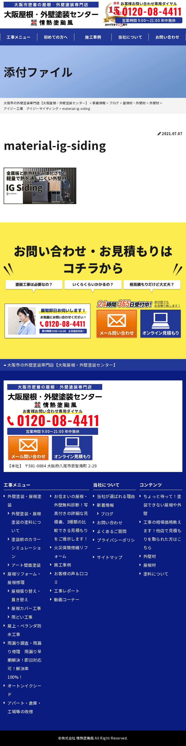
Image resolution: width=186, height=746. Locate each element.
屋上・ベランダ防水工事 (24, 630)
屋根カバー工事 (26, 608)
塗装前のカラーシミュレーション (26, 547)
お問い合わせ (167, 37)
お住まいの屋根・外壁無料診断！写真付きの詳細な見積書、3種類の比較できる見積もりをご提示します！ (71, 517)
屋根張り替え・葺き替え (26, 595)
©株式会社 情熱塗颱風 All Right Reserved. (93, 738)
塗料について (156, 574)
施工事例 (93, 37)
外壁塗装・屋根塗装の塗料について (26, 521)
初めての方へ (56, 37)
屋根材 (149, 565)
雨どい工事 (22, 617)
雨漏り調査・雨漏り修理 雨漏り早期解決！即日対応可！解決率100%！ (24, 660)
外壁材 (149, 556)
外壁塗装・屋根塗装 (24, 500)
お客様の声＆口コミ (71, 577)
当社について (130, 37)
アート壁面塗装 (26, 565)
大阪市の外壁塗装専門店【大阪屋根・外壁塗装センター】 (61, 365)
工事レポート (66, 591)
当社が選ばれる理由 (116, 496)
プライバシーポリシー (116, 544)
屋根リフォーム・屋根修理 (24, 578)
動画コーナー (66, 599)
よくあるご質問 (112, 531)
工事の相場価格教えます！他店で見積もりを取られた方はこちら (162, 534)
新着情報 (105, 505)
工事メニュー (19, 37)
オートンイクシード (24, 690)
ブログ (107, 514)
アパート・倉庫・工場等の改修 (24, 707)
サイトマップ (109, 557)
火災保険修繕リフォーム (71, 551)
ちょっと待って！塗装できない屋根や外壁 (162, 504)
